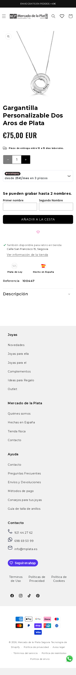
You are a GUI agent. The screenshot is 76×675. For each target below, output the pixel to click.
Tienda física (17, 431)
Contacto (14, 440)
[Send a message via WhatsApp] (69, 658)
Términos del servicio (25, 653)
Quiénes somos (19, 413)
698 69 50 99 (24, 541)
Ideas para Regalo (21, 380)
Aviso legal (59, 647)
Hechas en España (21, 422)
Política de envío (39, 659)
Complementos (19, 371)
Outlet (12, 389)
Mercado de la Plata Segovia (34, 642)
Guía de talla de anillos (24, 508)
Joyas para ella (18, 354)
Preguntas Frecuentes (24, 473)
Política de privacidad (36, 647)
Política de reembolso (54, 653)
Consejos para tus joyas (25, 500)
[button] (53, 16)
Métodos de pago (21, 491)
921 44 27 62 (23, 532)
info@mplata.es (25, 549)
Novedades (16, 345)
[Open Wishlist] (62, 16)
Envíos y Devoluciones (24, 482)
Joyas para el (17, 362)
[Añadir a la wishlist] (38, 232)
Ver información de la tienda (27, 255)
